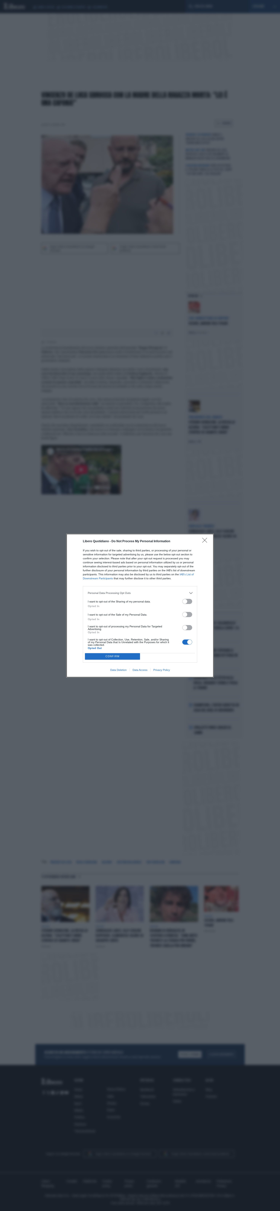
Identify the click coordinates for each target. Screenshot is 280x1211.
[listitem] (140, 593)
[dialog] (140, 605)
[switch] (187, 601)
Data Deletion (118, 669)
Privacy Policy (161, 669)
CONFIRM (113, 656)
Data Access (140, 669)
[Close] (206, 541)
